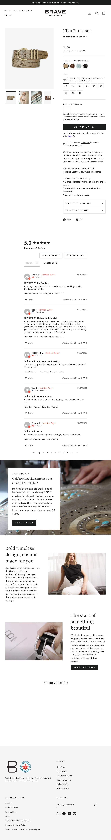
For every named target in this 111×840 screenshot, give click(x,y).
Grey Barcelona (78, 66)
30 (80, 86)
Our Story (61, 767)
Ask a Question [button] (52, 255)
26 (66, 86)
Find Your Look (22, 11)
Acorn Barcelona (72, 66)
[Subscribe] (95, 804)
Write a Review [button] (77, 255)
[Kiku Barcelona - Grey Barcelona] (14, 730)
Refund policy (63, 784)
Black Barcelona (85, 66)
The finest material (78, 203)
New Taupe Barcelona (65, 66)
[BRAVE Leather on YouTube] (69, 813)
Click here (85, 143)
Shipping (66, 51)
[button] (80, 300)
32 (87, 86)
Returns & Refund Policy (15, 825)
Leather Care (11, 812)
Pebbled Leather (71, 171)
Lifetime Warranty (64, 775)
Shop (8, 11)
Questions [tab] (49, 262)
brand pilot (35, 830)
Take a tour (24, 522)
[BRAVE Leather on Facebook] (64, 813)
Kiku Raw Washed (32, 407)
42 (80, 93)
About (9, 15)
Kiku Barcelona (31, 293)
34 (94, 86)
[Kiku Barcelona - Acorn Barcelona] (11, 730)
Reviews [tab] (29, 262)
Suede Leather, (88, 168)
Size (65, 74)
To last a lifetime (77, 210)
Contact (8, 803)
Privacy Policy (63, 788)
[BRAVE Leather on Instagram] (58, 813)
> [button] (77, 452)
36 (101, 86)
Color (76, 61)
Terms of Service (64, 780)
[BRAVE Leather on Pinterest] (74, 813)
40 (73, 93)
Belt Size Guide (11, 808)
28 (73, 86)
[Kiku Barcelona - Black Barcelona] (18, 730)
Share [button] (30, 300)
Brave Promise (84, 668)
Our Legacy (62, 771)
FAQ (7, 816)
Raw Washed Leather (90, 171)
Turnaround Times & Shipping (18, 820)
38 (66, 93)
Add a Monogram (74, 104)
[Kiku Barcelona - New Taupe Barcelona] (7, 730)
